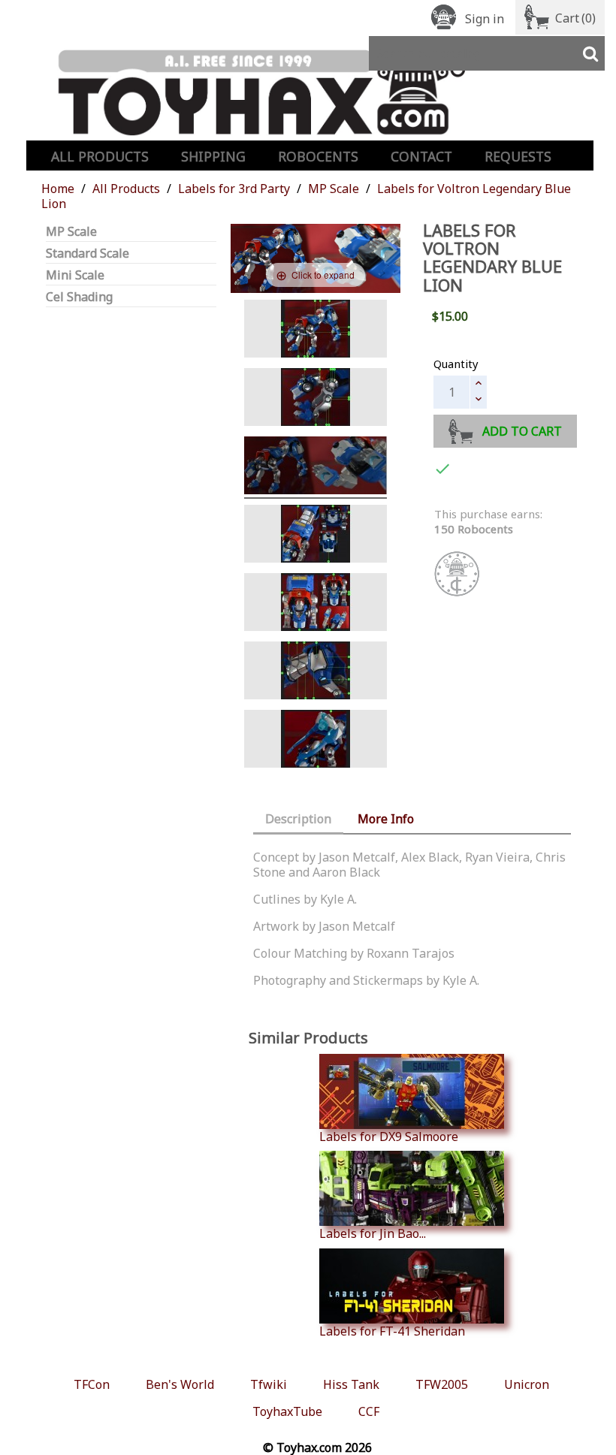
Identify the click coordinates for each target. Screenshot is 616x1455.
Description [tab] (298, 819)
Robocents (318, 156)
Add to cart (522, 431)
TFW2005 (441, 1384)
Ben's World (180, 1384)
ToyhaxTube (287, 1411)
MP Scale (71, 232)
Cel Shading (79, 297)
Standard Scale (87, 253)
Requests (518, 156)
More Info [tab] (386, 819)
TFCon (92, 1384)
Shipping (213, 156)
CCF (368, 1411)
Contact (421, 156)
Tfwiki (268, 1384)
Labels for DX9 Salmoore (388, 1136)
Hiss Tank (351, 1384)
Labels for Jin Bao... (372, 1233)
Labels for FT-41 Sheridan (392, 1331)
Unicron (526, 1384)
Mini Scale (75, 275)
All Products (100, 156)
